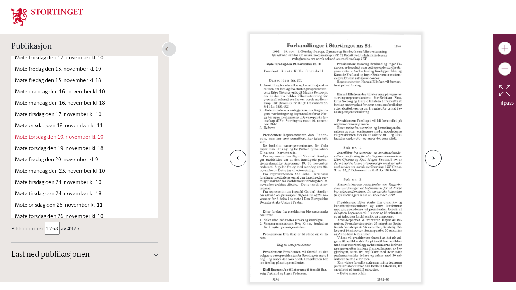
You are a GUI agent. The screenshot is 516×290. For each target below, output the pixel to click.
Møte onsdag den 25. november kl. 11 (59, 204)
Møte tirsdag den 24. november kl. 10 (58, 181)
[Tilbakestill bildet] (504, 90)
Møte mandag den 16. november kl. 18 (60, 102)
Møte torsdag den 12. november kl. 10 (59, 57)
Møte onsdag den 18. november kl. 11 (59, 125)
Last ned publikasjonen (50, 255)
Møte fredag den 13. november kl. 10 (58, 68)
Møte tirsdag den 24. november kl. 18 (58, 193)
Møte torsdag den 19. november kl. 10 (59, 136)
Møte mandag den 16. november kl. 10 (60, 91)
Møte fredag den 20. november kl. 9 (56, 159)
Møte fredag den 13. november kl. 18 (58, 79)
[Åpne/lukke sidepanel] (169, 49)
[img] (47, 16)
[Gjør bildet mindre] (504, 69)
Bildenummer (27, 228)
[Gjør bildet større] (504, 48)
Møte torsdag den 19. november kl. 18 (59, 147)
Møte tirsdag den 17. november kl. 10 (58, 113)
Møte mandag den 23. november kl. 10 (60, 170)
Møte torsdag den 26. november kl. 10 (59, 215)
